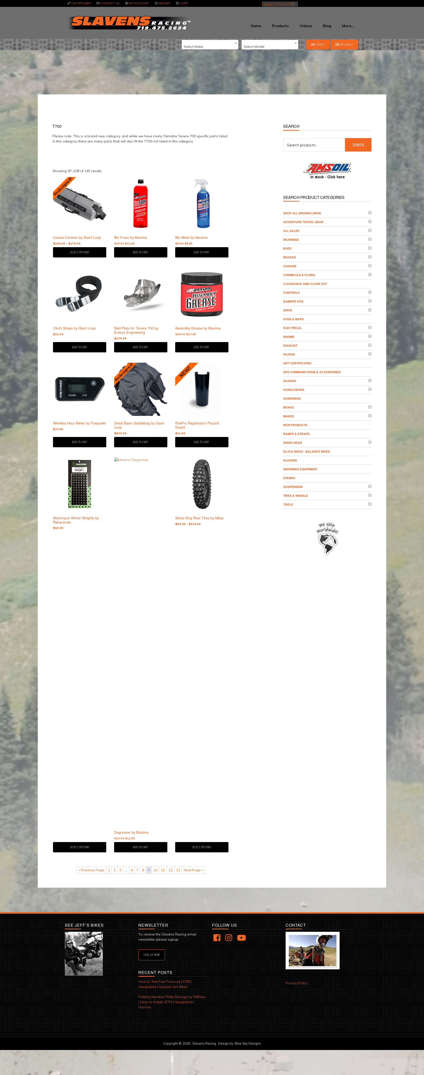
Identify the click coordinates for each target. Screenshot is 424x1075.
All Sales (291, 231)
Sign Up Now (152, 955)
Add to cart (140, 252)
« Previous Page (91, 870)
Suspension (293, 487)
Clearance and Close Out (305, 284)
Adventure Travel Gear (303, 222)
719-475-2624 (81, 3)
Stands (289, 478)
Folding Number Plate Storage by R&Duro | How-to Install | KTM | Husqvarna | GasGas (172, 1002)
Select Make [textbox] (193, 46)
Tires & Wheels (295, 495)
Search (320, 44)
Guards (289, 381)
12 (170, 870)
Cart (184, 3)
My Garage (346, 44)
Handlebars (293, 389)
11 (163, 870)
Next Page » (193, 870)
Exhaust (290, 345)
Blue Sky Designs (248, 1043)
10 (155, 870)
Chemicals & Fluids (299, 275)
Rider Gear (292, 442)
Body (287, 248)
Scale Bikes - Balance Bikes (306, 451)
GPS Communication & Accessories (312, 372)
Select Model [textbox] (254, 46)
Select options (79, 252)
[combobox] (210, 45)
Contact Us (109, 3)
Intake (288, 407)
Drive (287, 310)
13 (178, 870)
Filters (289, 354)
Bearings (291, 239)
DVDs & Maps (293, 319)
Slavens (290, 460)
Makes (288, 416)
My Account (139, 3)
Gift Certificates (297, 363)
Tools (288, 504)
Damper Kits (293, 301)
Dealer (164, 3)
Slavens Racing (129, 23)
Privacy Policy (296, 983)
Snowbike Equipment (300, 469)
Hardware (292, 398)
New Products (295, 425)
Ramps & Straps (296, 434)
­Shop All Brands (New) (302, 213)
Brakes (289, 257)
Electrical (292, 328)
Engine (288, 336)
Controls (291, 292)
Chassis (289, 266)
